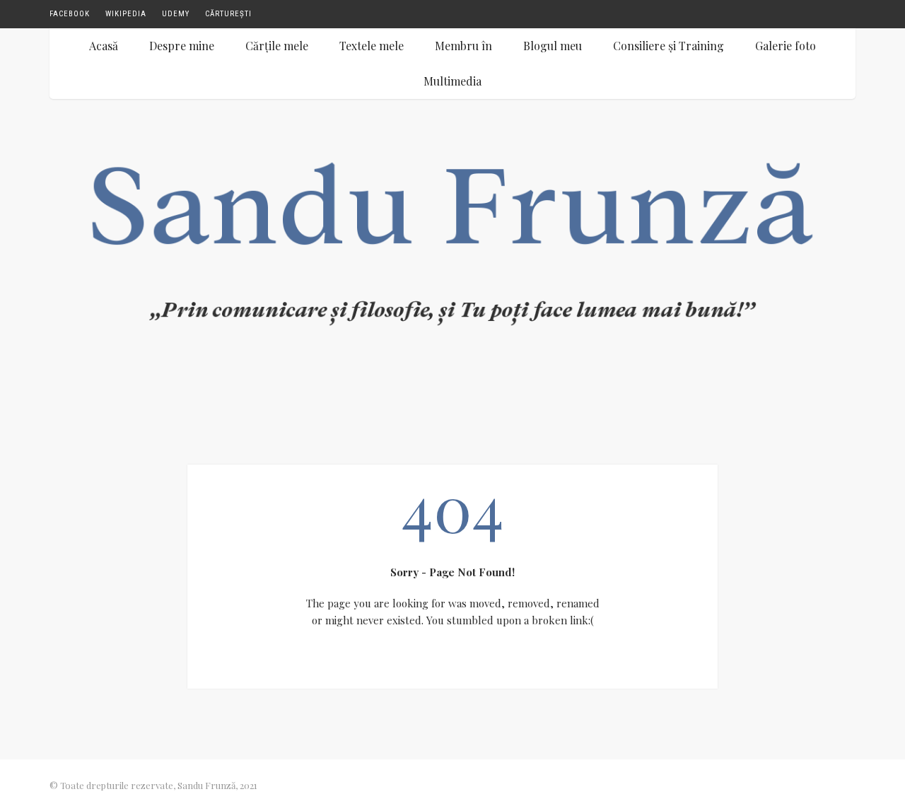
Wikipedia (125, 13)
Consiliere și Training (668, 45)
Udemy (175, 13)
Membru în (463, 45)
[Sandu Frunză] (452, 253)
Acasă (103, 45)
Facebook (69, 13)
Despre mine (181, 45)
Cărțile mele (276, 45)
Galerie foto (785, 45)
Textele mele (371, 45)
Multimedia (452, 81)
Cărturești (228, 13)
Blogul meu (552, 45)
